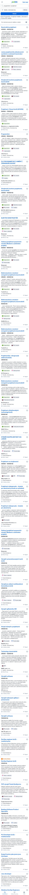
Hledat (14, 13)
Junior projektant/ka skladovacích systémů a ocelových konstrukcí (12, 53)
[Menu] (2, 2)
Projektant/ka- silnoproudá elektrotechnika (10, 356)
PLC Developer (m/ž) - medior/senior (8, 835)
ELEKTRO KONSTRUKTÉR (9, 218)
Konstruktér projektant (8, 27)
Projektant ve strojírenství (9, 461)
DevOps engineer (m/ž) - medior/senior (9, 740)
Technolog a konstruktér (9, 651)
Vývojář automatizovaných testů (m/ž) (12, 560)
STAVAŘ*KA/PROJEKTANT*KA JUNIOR (11, 438)
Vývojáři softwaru (7, 676)
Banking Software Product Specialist (10, 810)
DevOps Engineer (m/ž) (8, 761)
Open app (25, 2)
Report (26, 47)
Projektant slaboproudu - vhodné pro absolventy (12, 507)
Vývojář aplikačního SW (9, 609)
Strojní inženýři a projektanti (10, 626)
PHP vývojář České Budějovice (11, 784)
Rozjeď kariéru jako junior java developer (11, 855)
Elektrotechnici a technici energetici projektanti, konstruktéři (12, 274)
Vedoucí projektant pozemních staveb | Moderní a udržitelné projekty (11, 243)
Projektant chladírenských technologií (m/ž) (10, 411)
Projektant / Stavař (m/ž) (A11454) (12, 109)
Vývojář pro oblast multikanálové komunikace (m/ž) (12, 585)
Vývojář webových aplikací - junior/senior (10, 699)
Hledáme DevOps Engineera (10, 890)
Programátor (5, 134)
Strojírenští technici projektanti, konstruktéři (11, 81)
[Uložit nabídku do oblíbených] (27, 27)
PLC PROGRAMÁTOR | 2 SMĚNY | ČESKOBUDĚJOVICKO (11, 162)
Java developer (6, 874)
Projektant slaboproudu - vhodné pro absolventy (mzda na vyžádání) (12, 487)
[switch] (26, 22)
